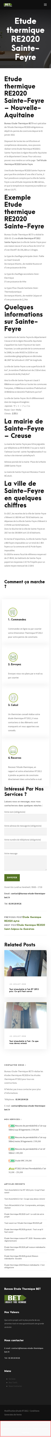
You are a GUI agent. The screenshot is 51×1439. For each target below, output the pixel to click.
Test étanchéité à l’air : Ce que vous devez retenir (23, 1042)
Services (12, 1379)
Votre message (10, 853)
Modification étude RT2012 (16, 1410)
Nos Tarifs (13, 1382)
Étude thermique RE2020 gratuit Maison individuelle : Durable (21, 1257)
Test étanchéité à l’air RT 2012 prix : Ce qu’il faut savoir (24, 990)
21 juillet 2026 (18, 984)
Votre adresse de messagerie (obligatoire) (23, 825)
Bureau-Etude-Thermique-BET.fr (19, 123)
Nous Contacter (15, 1386)
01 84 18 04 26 (15, 903)
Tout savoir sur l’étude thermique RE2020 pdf (23, 1223)
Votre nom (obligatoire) (14, 812)
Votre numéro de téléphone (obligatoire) (22, 839)
